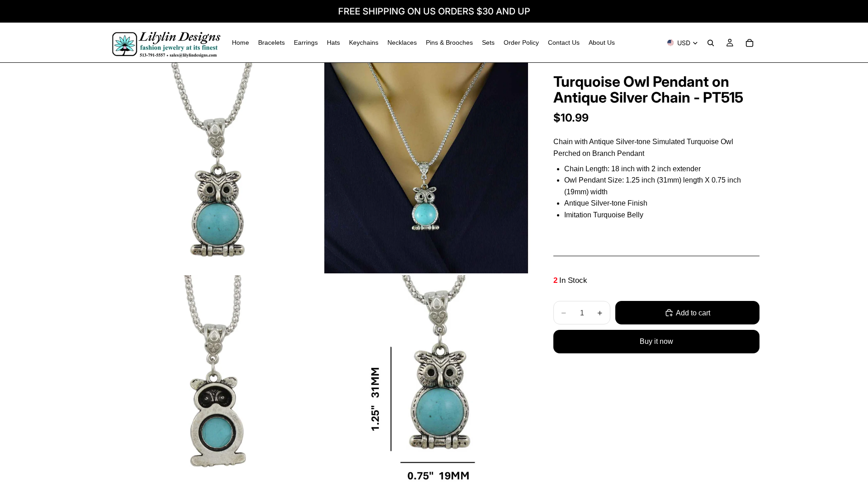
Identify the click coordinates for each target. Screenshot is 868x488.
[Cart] (750, 43)
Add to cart (693, 313)
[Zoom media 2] (426, 168)
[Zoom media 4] (426, 380)
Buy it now (656, 341)
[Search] (711, 43)
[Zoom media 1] (213, 168)
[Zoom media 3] (213, 380)
